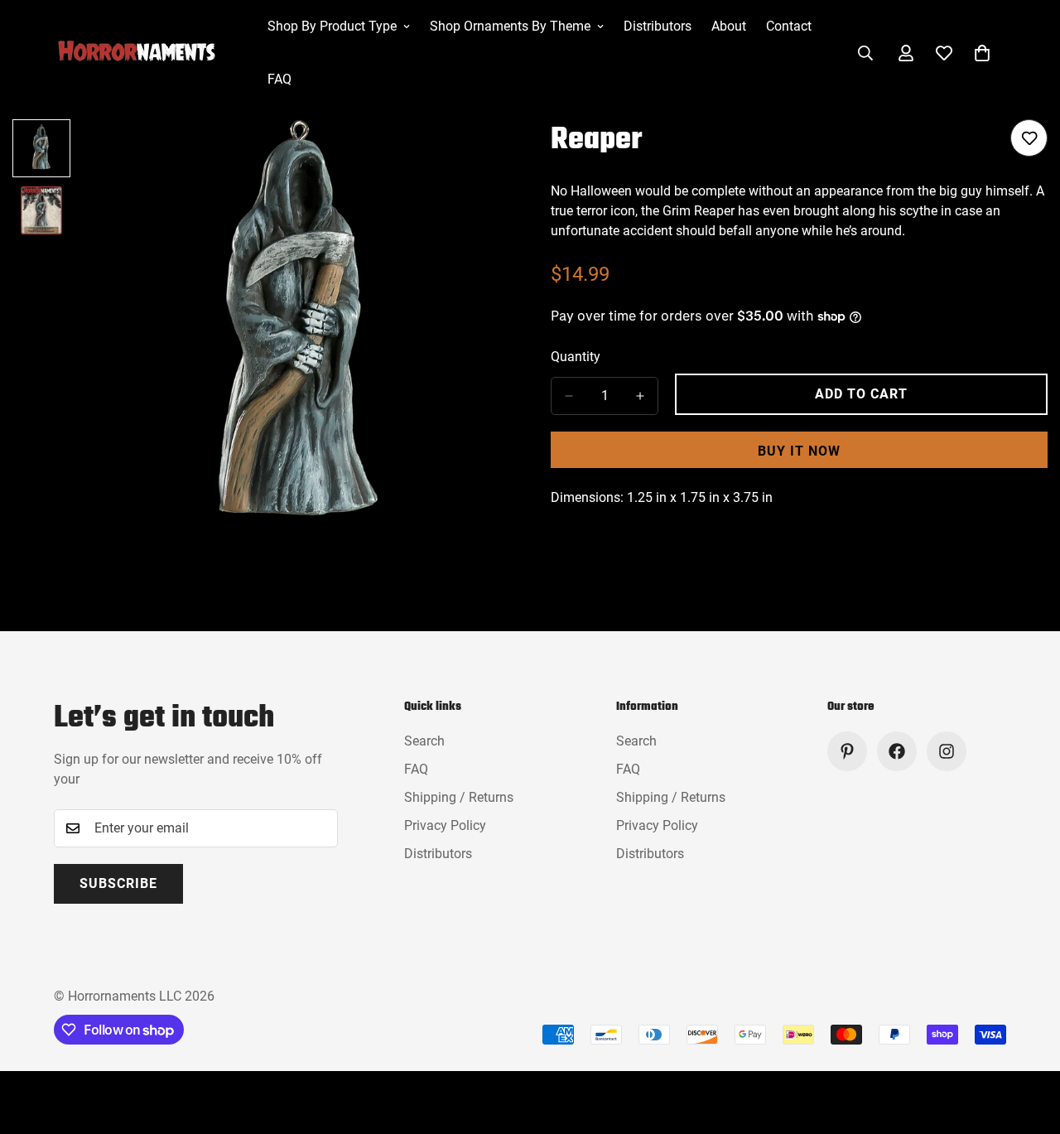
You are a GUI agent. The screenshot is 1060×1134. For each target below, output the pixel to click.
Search (424, 741)
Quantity (575, 356)
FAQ (279, 79)
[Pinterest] (847, 751)
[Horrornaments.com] (149, 53)
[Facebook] (897, 751)
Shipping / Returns (458, 797)
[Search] (865, 53)
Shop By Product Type (332, 26)
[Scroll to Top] (1028, 1044)
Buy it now (799, 451)
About (728, 26)
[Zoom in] (474, 154)
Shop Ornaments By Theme (510, 26)
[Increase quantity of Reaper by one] (640, 396)
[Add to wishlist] (1029, 138)
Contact (789, 26)
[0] (982, 53)
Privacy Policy (445, 825)
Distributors (657, 26)
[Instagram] (946, 751)
